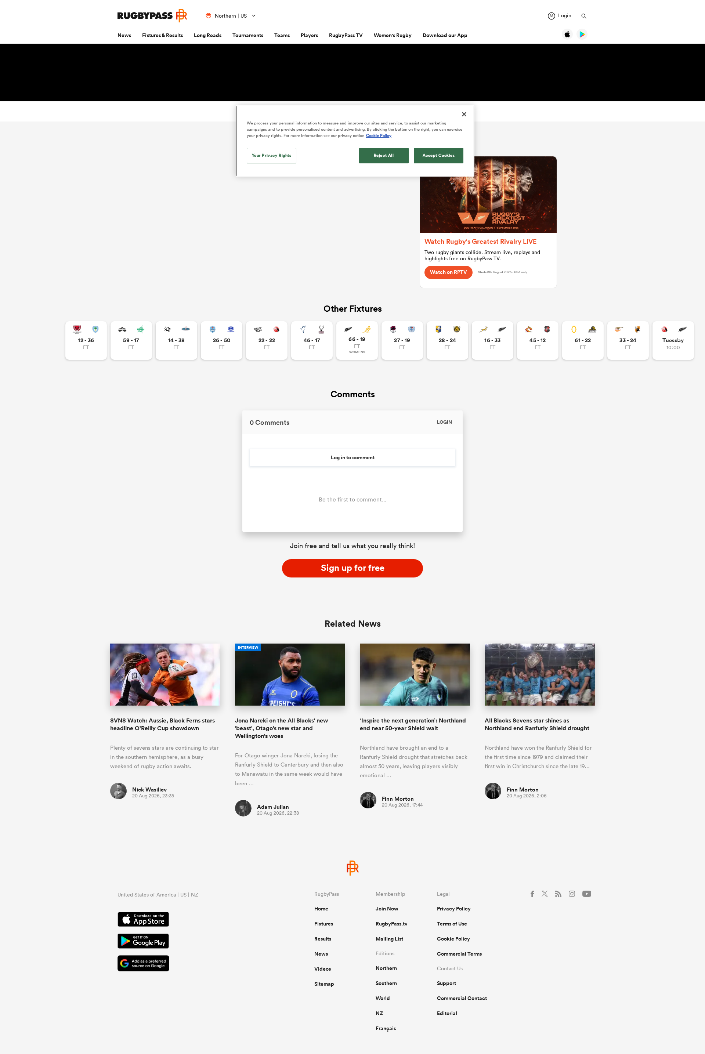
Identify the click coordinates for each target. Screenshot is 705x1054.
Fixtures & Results (162, 35)
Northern (386, 968)
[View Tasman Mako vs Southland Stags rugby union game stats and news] (312, 340)
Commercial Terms (459, 953)
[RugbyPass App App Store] (190, 920)
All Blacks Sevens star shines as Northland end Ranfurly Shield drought (537, 724)
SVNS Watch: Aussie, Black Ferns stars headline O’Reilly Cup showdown (162, 724)
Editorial (447, 1013)
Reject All (384, 155)
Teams (282, 35)
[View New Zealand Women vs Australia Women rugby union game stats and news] (357, 340)
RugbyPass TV (346, 35)
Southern (386, 983)
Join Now (387, 908)
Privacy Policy (454, 908)
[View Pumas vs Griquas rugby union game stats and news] (176, 340)
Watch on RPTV (448, 272)
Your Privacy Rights (272, 155)
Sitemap (324, 984)
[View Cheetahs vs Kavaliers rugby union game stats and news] (628, 340)
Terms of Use (452, 923)
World (383, 998)
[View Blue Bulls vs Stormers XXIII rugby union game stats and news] (221, 340)
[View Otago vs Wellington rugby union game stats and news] (583, 340)
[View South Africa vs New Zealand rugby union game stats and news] (492, 340)
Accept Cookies (439, 155)
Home (321, 908)
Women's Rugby (393, 35)
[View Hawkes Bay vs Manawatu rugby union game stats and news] (131, 340)
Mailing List (389, 938)
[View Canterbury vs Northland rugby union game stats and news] (86, 340)
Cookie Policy (453, 938)
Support (446, 983)
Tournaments (247, 35)
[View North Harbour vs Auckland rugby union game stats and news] (402, 340)
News (124, 35)
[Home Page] (152, 15)
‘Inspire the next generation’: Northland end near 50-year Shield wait (413, 724)
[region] (355, 141)
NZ (379, 1013)
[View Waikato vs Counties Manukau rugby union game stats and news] (537, 340)
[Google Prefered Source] (190, 964)
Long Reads (207, 35)
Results (322, 938)
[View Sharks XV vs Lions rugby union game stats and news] (267, 340)
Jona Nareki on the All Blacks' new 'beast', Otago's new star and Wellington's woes (281, 728)
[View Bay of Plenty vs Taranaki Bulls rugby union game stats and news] (447, 340)
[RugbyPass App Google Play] (190, 942)
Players (309, 35)
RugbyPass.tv (392, 923)
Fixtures (323, 923)
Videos (322, 968)
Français (386, 1028)
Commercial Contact (462, 998)
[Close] (464, 114)
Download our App (445, 35)
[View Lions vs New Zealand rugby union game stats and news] (673, 340)
